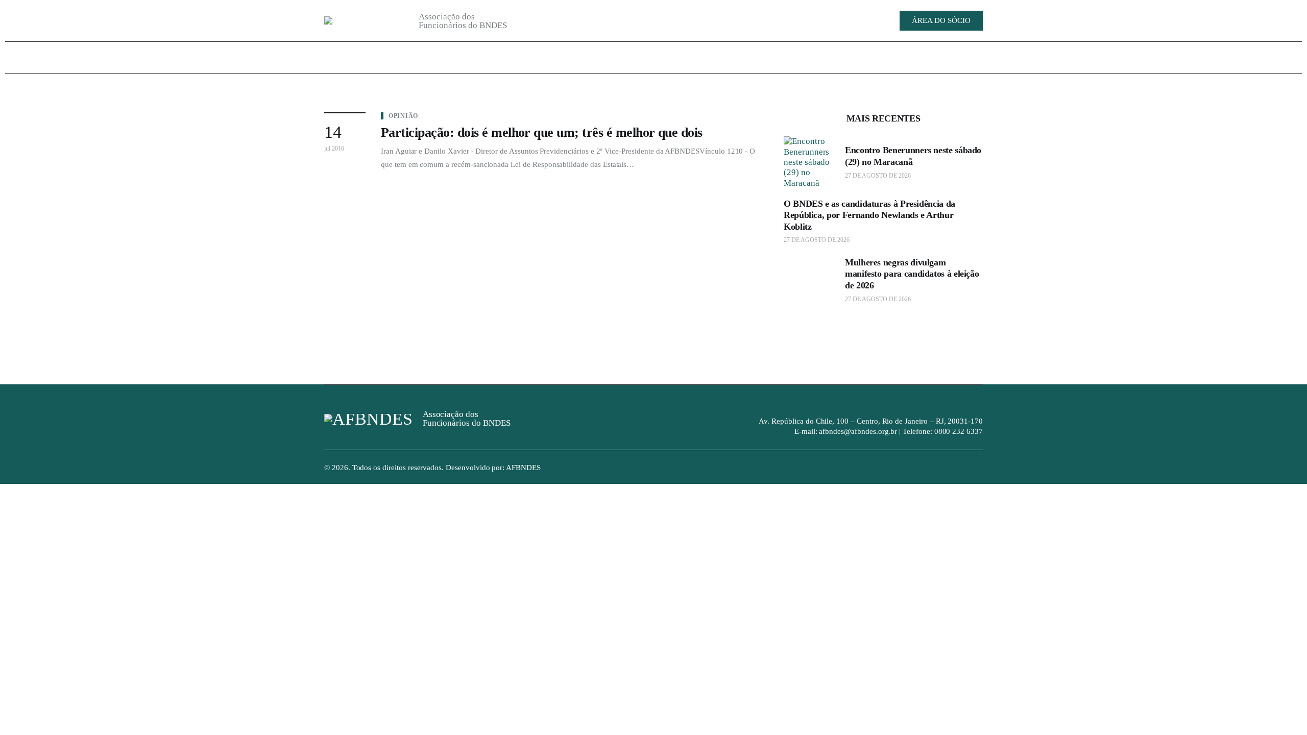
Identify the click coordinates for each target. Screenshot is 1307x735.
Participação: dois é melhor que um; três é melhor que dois (542, 132)
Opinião (403, 115)
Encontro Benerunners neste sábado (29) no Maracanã (913, 156)
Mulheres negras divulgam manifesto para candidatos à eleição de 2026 (912, 273)
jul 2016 (334, 148)
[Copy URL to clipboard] (812, 20)
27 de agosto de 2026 (878, 175)
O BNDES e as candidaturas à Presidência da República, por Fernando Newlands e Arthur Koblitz (869, 215)
